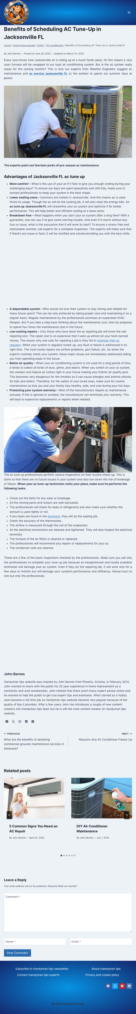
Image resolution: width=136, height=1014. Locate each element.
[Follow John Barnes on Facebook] (7, 721)
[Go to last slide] (9, 815)
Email (76, 941)
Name (10, 941)
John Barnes (19, 837)
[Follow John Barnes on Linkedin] (26, 721)
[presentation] (34, 798)
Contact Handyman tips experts (38, 975)
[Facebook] (108, 986)
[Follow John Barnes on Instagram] (20, 721)
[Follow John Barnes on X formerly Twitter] (13, 721)
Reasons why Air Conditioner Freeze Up (105, 736)
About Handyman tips (106, 968)
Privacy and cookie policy (102, 975)
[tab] (61, 855)
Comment (13, 896)
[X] (115, 986)
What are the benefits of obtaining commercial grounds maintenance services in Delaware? (34, 741)
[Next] (126, 815)
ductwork (54, 516)
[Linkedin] (129, 986)
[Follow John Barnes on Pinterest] (32, 721)
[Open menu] (129, 12)
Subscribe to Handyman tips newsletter (41, 968)
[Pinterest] (122, 986)
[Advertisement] (68, 273)
